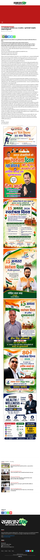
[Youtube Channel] (10, 513)
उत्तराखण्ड (3, 26)
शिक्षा (20, 471)
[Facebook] (6, 37)
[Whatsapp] (14, 37)
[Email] (3, 37)
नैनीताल (17, 471)
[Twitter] (11, 37)
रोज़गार (19, 471)
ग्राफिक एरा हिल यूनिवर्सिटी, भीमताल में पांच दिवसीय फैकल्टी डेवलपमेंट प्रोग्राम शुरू (22, 472)
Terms (13, 550)
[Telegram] (9, 37)
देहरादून (10, 26)
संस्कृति (13, 26)
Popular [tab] (7, 461)
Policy (9, 550)
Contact (6, 550)
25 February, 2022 (9, 31)
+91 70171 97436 (7, 536)
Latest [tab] (2, 461)
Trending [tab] (12, 461)
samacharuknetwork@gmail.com (9, 535)
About (2, 550)
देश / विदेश (8, 26)
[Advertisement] (20, 13)
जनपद (5, 26)
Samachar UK (4, 31)
